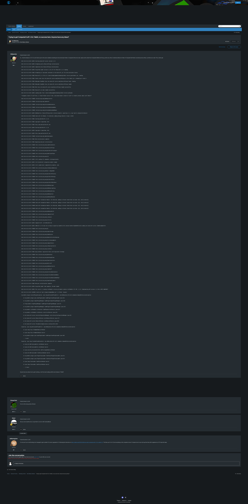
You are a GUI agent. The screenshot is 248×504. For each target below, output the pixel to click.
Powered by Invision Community (124, 502)
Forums (9, 29)
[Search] (239, 26)
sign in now (36, 456)
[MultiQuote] (21, 376)
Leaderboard (31, 26)
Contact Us (124, 500)
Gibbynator (16, 40)
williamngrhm (14, 438)
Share (227, 41)
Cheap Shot (13, 400)
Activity (24, 26)
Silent (13, 418)
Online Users (19, 29)
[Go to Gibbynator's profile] (9, 41)
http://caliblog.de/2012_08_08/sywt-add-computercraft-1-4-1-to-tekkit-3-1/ (87, 442)
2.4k (14, 411)
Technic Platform (11, 26)
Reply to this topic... (19, 463)
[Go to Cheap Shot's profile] (14, 405)
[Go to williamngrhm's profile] (14, 443)
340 (14, 429)
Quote (24, 375)
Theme (118, 500)
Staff (14, 29)
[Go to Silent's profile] (14, 423)
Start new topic (222, 46)
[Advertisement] (124, 15)
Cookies (129, 500)
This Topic (234, 26)
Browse (19, 26)
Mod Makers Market (24, 42)
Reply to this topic (234, 46)
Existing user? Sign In (228, 2)
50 (14, 65)
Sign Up (237, 2)
